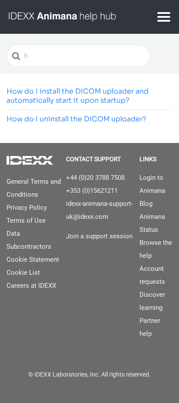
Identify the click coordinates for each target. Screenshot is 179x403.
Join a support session (99, 236)
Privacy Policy (27, 207)
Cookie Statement (33, 259)
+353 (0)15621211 (92, 191)
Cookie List (23, 272)
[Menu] (163, 17)
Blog (145, 204)
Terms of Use (26, 220)
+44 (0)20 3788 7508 (95, 178)
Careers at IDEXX (31, 285)
